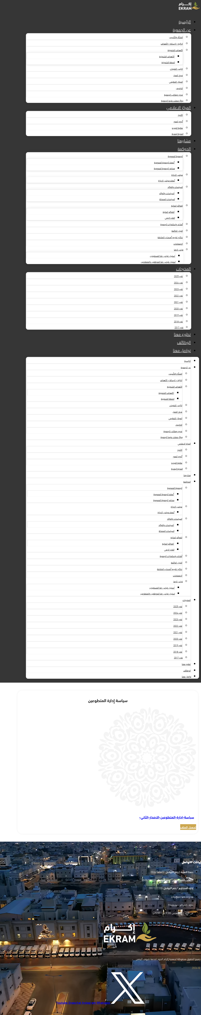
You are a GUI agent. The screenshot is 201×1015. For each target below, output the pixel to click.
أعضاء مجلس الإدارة (166, 180)
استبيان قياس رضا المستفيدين (162, 255)
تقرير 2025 (178, 276)
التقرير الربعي (170, 217)
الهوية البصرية (177, 133)
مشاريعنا (184, 140)
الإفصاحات (178, 243)
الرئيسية (185, 21)
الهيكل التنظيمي (176, 81)
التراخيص (179, 88)
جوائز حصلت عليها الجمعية (172, 100)
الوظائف (184, 342)
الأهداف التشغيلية (175, 50)
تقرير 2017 (179, 327)
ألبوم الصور (178, 121)
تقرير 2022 (178, 295)
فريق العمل (178, 75)
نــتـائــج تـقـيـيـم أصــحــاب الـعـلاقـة (170, 237)
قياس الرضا (178, 249)
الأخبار (180, 114)
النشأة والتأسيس (176, 37)
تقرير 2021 (178, 302)
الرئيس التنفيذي (176, 68)
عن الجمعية (182, 29)
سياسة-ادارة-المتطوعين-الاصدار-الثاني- (166, 817)
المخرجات (183, 268)
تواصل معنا (182, 350)
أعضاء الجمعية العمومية (164, 162)
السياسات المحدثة (167, 199)
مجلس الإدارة (177, 174)
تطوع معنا (182, 334)
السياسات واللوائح (175, 187)
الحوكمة (184, 148)
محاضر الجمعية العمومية (164, 168)
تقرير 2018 (178, 321)
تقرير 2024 (178, 282)
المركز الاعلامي (178, 107)
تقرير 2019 (178, 315)
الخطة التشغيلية (168, 62)
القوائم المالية (177, 205)
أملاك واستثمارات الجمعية (171, 224)
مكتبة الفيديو (177, 127)
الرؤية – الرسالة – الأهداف (172, 43)
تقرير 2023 (178, 289)
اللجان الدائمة (177, 230)
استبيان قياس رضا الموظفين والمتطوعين (158, 261)
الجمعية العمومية (175, 156)
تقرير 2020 (178, 308)
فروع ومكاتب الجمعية (173, 94)
